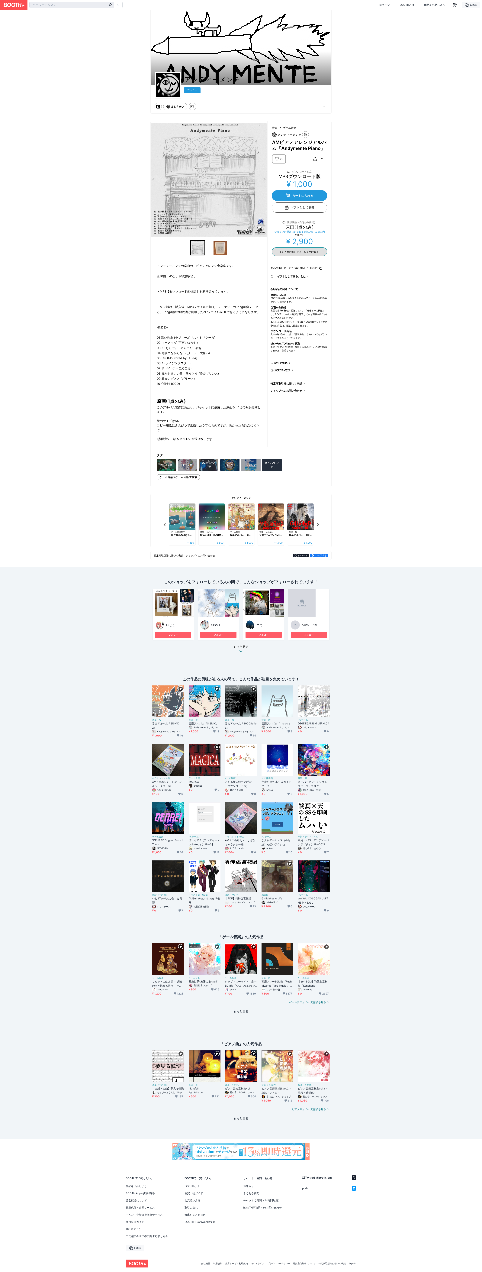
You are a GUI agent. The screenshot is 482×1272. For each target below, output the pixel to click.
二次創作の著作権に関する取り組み (147, 1236)
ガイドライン (257, 1263)
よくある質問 (251, 1193)
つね (259, 625)
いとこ (170, 625)
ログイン (384, 5)
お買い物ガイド (194, 1193)
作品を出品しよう (434, 5)
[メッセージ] (192, 106)
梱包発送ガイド (135, 1221)
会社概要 (205, 1263)
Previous (154, 179)
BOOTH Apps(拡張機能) (140, 1193)
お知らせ (248, 1186)
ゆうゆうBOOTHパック (309, 321)
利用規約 (217, 1263)
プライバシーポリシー (278, 1263)
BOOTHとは (407, 5)
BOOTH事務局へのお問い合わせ (262, 1207)
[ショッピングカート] (455, 5)
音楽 (274, 127)
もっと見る (241, 647)
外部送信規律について (304, 1263)
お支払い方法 (282, 370)
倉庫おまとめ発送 (195, 1214)
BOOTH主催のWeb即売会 (200, 1221)
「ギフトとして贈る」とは (290, 276)
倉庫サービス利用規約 (236, 1263)
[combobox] (71, 5)
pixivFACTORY (278, 346)
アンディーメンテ (241, 497)
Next (264, 179)
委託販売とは (134, 1229)
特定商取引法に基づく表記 (286, 383)
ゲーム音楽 (289, 127)
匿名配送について (136, 1200)
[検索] (110, 5)
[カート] (305, 134)
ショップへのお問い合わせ (286, 390)
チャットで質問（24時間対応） (262, 1200)
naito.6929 (309, 625)
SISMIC (216, 625)
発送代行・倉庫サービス (140, 1207)
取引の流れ (281, 362)
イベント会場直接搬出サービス (144, 1214)
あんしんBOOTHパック (282, 321)
